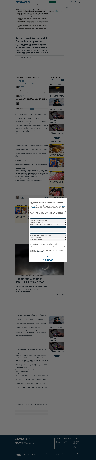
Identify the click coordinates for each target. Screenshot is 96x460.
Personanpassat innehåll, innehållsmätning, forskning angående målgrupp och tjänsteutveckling (44, 224)
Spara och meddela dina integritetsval (36, 239)
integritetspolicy (40, 251)
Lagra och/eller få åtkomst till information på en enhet (38, 220)
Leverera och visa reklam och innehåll (36, 237)
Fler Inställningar (38, 256)
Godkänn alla (57, 256)
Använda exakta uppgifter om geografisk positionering (38, 228)
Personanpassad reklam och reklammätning (36, 222)
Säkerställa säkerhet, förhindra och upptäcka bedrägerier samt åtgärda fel (41, 235)
